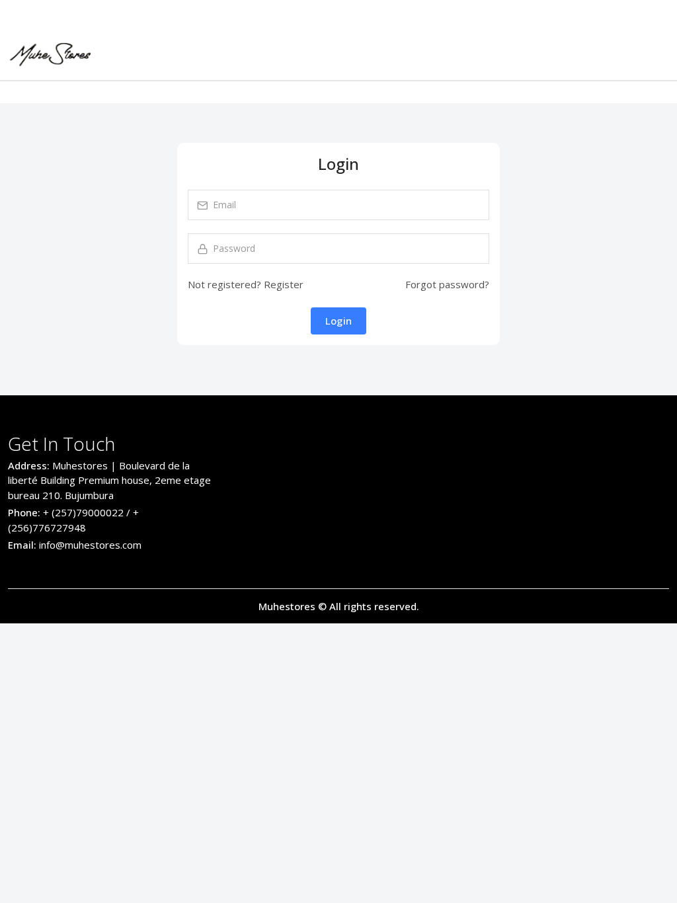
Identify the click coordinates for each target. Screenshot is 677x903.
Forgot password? (447, 284)
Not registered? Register (245, 284)
